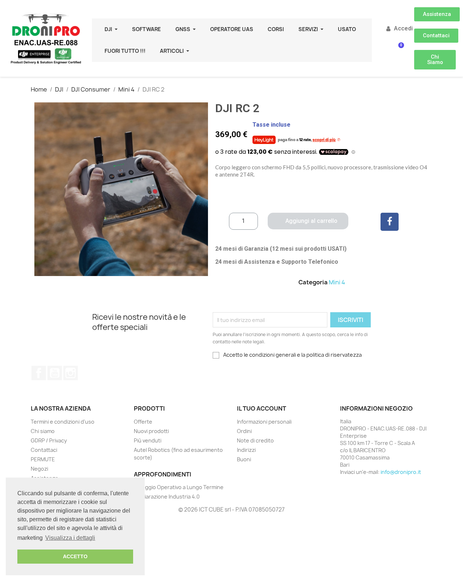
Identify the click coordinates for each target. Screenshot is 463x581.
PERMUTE (43, 459)
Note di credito (255, 440)
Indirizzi (246, 449)
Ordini (244, 431)
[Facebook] (390, 222)
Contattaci (44, 449)
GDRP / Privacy (49, 440)
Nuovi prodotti (151, 431)
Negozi (39, 468)
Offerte (143, 421)
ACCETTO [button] (75, 556)
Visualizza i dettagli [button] (70, 538)
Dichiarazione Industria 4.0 (167, 496)
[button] (437, 14)
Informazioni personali (264, 421)
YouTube (54, 373)
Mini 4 (337, 282)
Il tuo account (261, 408)
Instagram (70, 373)
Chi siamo (43, 431)
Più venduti (147, 440)
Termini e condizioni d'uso (62, 421)
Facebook (38, 373)
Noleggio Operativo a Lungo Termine (179, 487)
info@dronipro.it (401, 471)
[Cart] (398, 50)
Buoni (244, 459)
